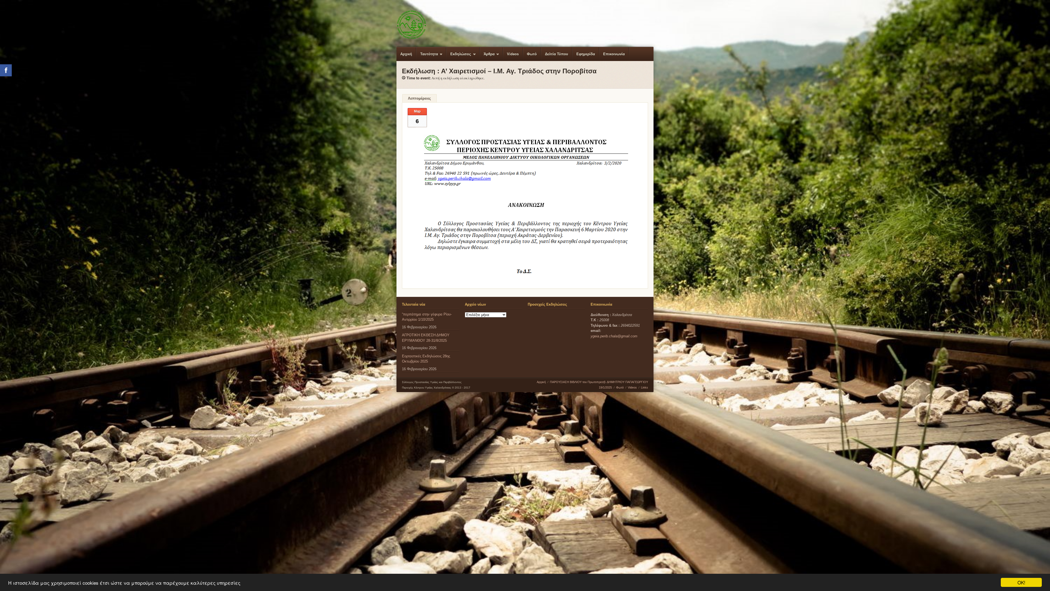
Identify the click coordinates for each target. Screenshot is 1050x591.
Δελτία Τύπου (556, 54)
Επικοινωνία (614, 54)
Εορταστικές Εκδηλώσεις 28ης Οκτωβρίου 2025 (426, 359)
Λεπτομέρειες (419, 98)
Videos (513, 54)
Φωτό (532, 54)
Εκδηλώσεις (459, 56)
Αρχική (406, 54)
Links (644, 387)
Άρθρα (487, 56)
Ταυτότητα (427, 56)
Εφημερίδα (585, 54)
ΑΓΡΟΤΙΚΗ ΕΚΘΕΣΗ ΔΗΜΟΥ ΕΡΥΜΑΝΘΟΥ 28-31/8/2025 (426, 338)
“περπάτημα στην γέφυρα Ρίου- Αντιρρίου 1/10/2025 (427, 317)
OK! (1021, 582)
